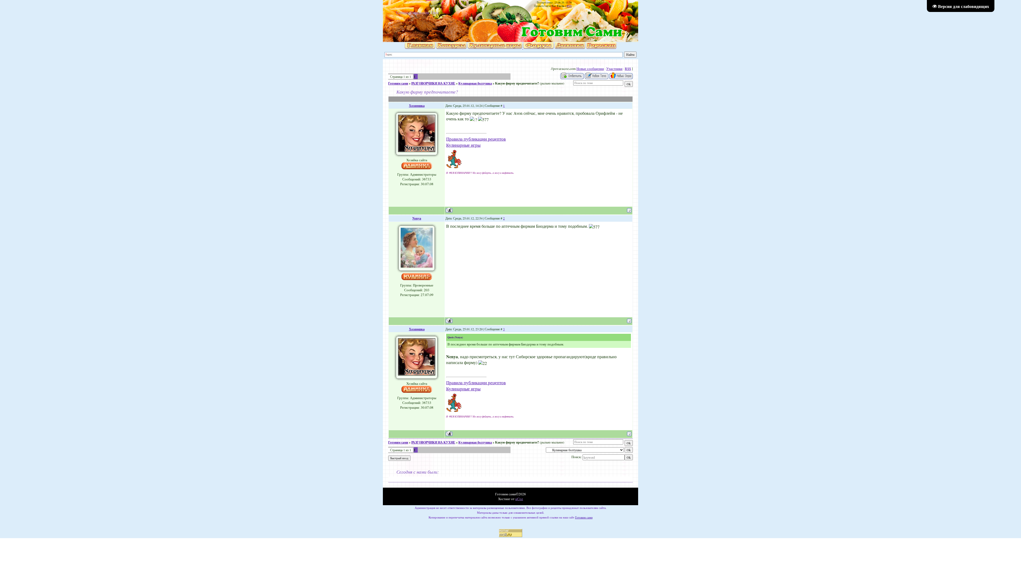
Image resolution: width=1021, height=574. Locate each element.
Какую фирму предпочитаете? (517, 83)
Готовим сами (398, 83)
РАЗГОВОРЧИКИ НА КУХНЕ (433, 83)
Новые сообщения (590, 68)
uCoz (519, 498)
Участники (614, 68)
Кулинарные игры (463, 145)
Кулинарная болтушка (475, 83)
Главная (402, 12)
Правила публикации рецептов (476, 139)
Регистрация (419, 12)
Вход (435, 12)
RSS (569, 6)
